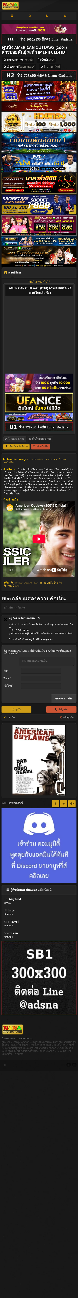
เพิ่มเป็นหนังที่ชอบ (18, 446)
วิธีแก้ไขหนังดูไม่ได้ (39, 282)
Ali (10, 912)
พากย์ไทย (14, 272)
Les (12, 900)
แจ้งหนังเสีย (41, 446)
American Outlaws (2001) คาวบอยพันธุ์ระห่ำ (37, 582)
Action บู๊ (31, 459)
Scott (11, 934)
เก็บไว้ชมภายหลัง (41, 439)
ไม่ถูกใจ (63, 709)
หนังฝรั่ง (9, 462)
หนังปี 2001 (13, 586)
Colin (11, 923)
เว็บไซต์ (7, 686)
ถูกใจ (18, 709)
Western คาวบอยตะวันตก (51, 459)
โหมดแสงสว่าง (16, 439)
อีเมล (7, 678)
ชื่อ (5, 671)
